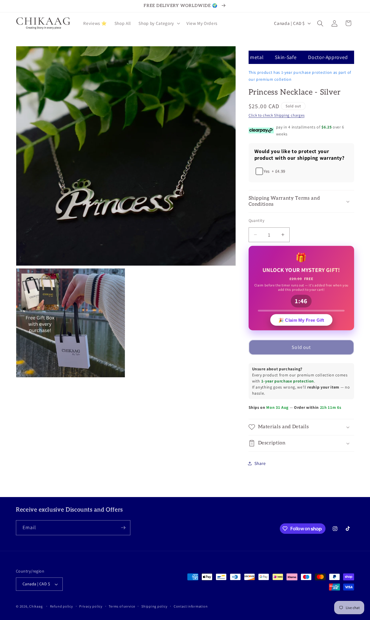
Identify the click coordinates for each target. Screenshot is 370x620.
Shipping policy (154, 606)
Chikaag (35, 606)
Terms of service (122, 606)
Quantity (257, 220)
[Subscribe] (123, 527)
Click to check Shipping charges (277, 115)
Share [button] (260, 463)
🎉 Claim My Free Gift (301, 320)
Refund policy (61, 606)
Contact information (191, 606)
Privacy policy (91, 606)
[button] (158, 23)
